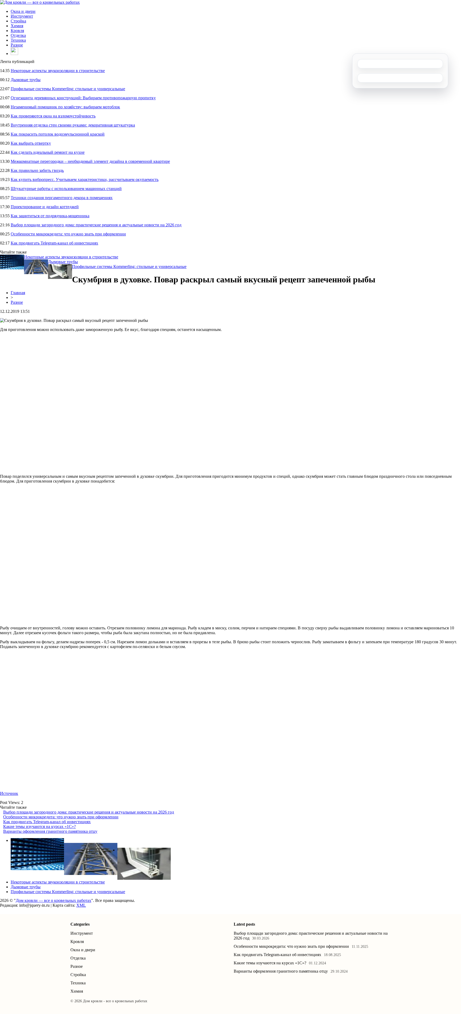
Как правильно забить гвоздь (37, 170)
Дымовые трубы (26, 79)
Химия (17, 25)
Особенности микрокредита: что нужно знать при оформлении (68, 234)
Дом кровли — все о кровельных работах (53, 900)
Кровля (17, 30)
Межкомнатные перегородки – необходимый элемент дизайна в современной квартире (90, 161)
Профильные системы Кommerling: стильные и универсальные (68, 88)
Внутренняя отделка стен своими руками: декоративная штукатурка (73, 125)
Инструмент (22, 16)
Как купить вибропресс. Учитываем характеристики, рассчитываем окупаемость (84, 179)
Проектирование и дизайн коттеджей (45, 206)
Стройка (18, 21)
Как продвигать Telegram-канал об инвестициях (54, 243)
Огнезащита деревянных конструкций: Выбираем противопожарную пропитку (83, 98)
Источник (9, 793)
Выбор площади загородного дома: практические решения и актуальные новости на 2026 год (96, 225)
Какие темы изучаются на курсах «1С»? (39, 826)
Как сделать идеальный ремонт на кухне (48, 152)
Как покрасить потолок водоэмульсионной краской (58, 134)
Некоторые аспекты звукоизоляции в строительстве (58, 70)
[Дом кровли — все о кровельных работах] (40, 2)
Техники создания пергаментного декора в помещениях (62, 197)
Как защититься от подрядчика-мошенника (50, 216)
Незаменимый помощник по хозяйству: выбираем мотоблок (65, 107)
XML (81, 905)
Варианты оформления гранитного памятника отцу (50, 831)
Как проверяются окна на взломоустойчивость (53, 116)
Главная (18, 292)
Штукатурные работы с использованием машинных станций (66, 188)
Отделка (18, 35)
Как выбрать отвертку (31, 143)
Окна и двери (23, 11)
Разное (17, 45)
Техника (18, 40)
